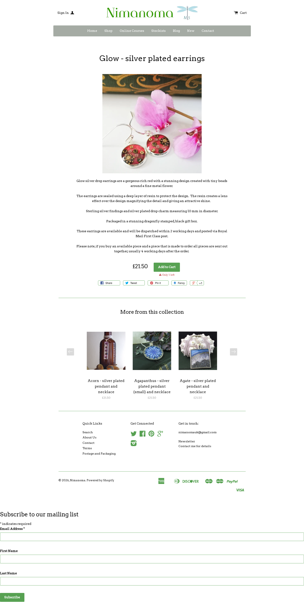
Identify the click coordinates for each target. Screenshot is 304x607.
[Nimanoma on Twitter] (133, 435)
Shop (108, 31)
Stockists (158, 31)
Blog (176, 31)
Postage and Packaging (99, 453)
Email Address (12, 529)
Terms (87, 448)
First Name (9, 551)
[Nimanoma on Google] (160, 435)
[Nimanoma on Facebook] (142, 435)
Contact (208, 31)
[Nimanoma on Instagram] (133, 444)
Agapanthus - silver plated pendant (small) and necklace (152, 386)
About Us (89, 437)
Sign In (63, 13)
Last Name (8, 573)
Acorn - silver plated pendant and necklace (106, 386)
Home (92, 31)
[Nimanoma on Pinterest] (151, 435)
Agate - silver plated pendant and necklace (198, 386)
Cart (243, 13)
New (190, 31)
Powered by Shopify (100, 480)
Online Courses (132, 31)
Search (88, 432)
